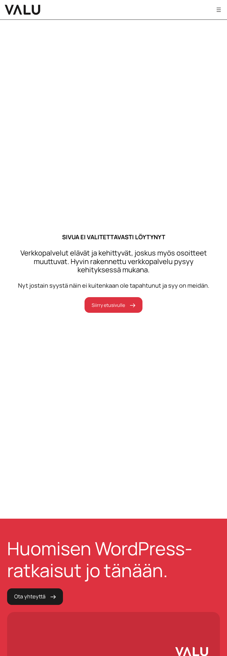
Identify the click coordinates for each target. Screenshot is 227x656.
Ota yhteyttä (30, 596)
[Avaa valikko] (218, 9)
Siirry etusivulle (108, 305)
